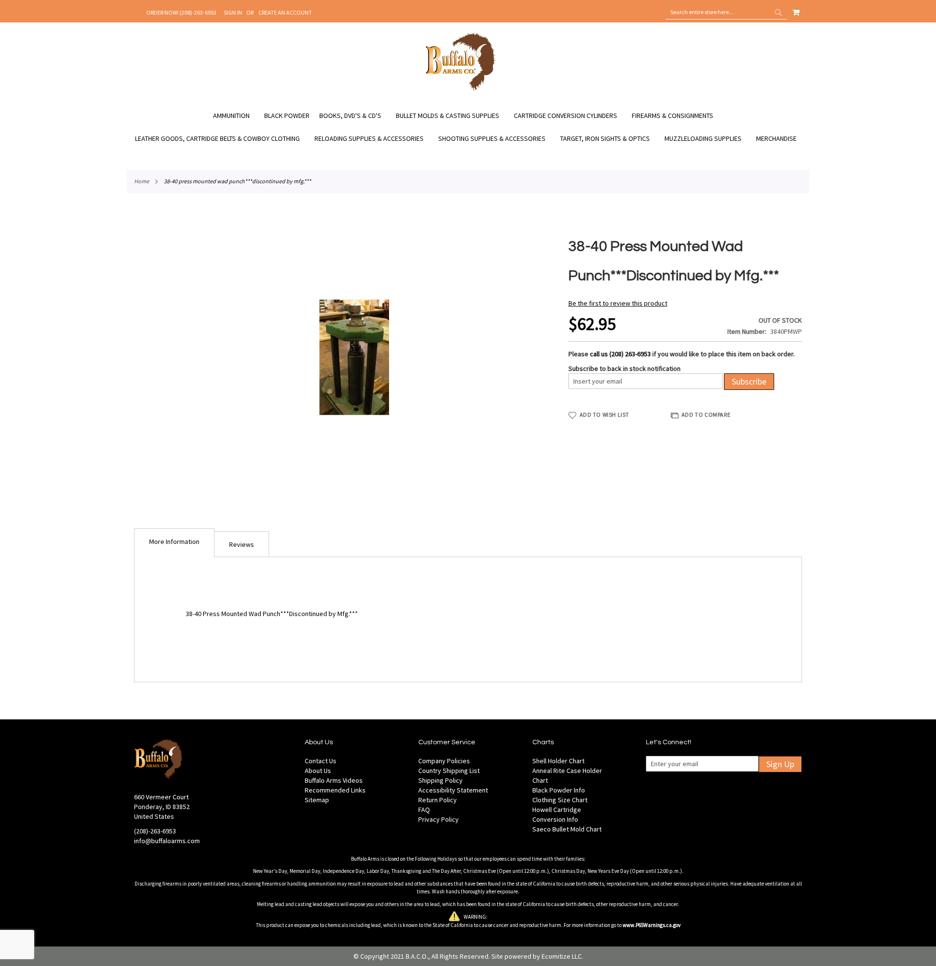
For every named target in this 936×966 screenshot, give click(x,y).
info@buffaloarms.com (167, 840)
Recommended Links (335, 790)
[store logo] (461, 89)
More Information (174, 541)
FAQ (424, 809)
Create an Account (285, 12)
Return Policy (437, 799)
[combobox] (726, 12)
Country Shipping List (449, 770)
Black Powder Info (558, 790)
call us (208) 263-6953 (620, 353)
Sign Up (780, 764)
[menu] (468, 127)
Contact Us (320, 760)
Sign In (233, 12)
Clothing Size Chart (559, 799)
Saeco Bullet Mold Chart (567, 829)
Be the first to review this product (617, 303)
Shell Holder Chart (558, 760)
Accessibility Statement (453, 790)
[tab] (174, 542)
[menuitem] (236, 115)
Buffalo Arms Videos (334, 780)
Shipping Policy (440, 780)
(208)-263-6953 (155, 831)
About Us (318, 770)
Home (141, 181)
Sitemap (317, 799)
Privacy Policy (438, 819)
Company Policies (444, 760)
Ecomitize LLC (562, 956)
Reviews (241, 544)
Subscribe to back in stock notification (624, 368)
